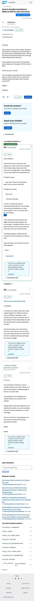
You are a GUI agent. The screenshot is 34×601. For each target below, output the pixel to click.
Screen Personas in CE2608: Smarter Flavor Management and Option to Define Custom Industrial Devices (14, 490)
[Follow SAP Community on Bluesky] (15, 578)
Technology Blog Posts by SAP (12, 484)
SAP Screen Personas (7, 37)
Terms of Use (25, 583)
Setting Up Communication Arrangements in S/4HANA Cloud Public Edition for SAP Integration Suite (16, 500)
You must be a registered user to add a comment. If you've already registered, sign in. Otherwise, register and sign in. (16, 267)
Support (25, 592)
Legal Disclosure (25, 588)
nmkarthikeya (11, 22)
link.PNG (9, 256)
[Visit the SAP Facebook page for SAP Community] (12, 578)
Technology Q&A (7, 6)
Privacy (8, 583)
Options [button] (31, 15)
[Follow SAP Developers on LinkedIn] (21, 578)
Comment (28, 97)
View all (4, 569)
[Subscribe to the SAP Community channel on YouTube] (18, 578)
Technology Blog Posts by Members (14, 504)
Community (11, 2)
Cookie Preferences (8, 597)
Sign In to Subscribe (23, 15)
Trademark (8, 592)
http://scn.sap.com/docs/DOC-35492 (14, 301)
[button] (16, 30)
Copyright (8, 588)
